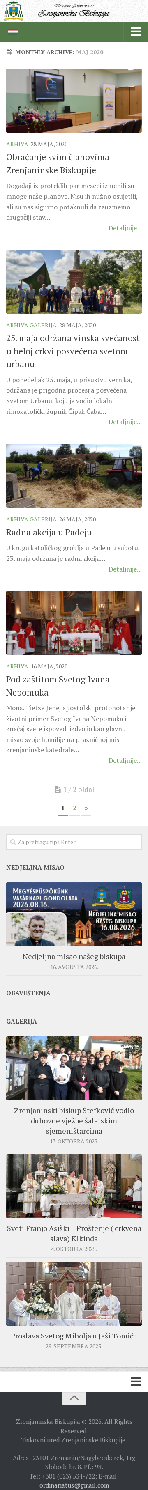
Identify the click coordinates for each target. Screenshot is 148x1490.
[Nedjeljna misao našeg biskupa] (74, 914)
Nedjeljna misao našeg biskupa (74, 956)
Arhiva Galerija (31, 325)
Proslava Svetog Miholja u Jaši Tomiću (74, 1336)
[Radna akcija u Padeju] (74, 476)
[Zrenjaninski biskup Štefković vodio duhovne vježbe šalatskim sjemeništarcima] (74, 1068)
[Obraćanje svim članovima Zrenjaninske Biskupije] (74, 101)
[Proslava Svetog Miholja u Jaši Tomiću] (74, 1294)
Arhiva (17, 144)
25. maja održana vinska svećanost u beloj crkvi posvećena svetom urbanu (73, 351)
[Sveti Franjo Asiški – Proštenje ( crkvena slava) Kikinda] (74, 1186)
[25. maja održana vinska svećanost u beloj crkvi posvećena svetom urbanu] (74, 282)
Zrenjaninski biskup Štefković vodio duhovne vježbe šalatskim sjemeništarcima (74, 1120)
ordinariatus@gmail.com (74, 1485)
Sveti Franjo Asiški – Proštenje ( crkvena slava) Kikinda (74, 1233)
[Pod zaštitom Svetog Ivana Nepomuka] (74, 623)
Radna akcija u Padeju (49, 532)
